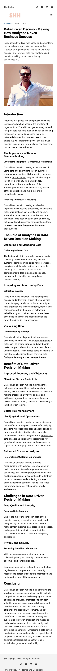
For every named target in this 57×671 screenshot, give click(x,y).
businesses (30, 134)
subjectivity (39, 388)
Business (8, 23)
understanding (39, 466)
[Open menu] (51, 15)
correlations (10, 310)
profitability (33, 643)
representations (42, 340)
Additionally (46, 435)
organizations (19, 177)
